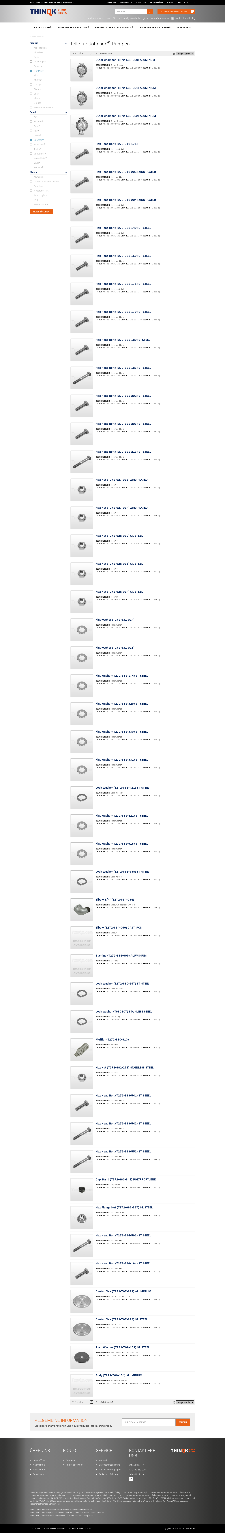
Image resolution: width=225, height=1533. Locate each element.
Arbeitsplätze (156, 2)
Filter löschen (41, 211)
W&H (36, 162)
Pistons (37, 89)
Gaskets (38, 66)
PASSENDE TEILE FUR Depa (44, 27)
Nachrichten (126, 2)
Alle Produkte (40, 47)
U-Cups (37, 102)
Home (32, 36)
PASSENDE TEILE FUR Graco (164, 27)
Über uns (111, 2)
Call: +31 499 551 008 (99, 18)
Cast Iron (38, 186)
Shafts (37, 98)
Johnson (38, 139)
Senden (183, 1422)
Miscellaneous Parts (43, 107)
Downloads (141, 2)
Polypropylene (40, 195)
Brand (33, 111)
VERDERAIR (39, 153)
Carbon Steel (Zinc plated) (46, 181)
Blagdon (38, 121)
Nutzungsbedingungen (110, 1469)
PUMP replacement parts (173, 11)
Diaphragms (40, 61)
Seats (36, 93)
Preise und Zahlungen (109, 1474)
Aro (35, 116)
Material (34, 171)
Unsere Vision (39, 1459)
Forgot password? (74, 1464)
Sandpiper (39, 144)
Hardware (40, 36)
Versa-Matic (39, 158)
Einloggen (183, 2)
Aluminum (38, 176)
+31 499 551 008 (137, 1469)
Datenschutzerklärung (109, 1464)
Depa (36, 126)
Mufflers (38, 79)
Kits (36, 75)
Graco (37, 135)
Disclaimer (35, 1528)
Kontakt (170, 2)
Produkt (34, 42)
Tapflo (37, 149)
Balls (36, 56)
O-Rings (37, 84)
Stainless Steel (41, 204)
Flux (36, 130)
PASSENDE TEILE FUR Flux (126, 27)
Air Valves (38, 52)
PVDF (36, 199)
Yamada (38, 167)
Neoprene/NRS (41, 190)
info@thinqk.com (137, 1474)
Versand (103, 1459)
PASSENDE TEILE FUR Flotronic (85, 27)
